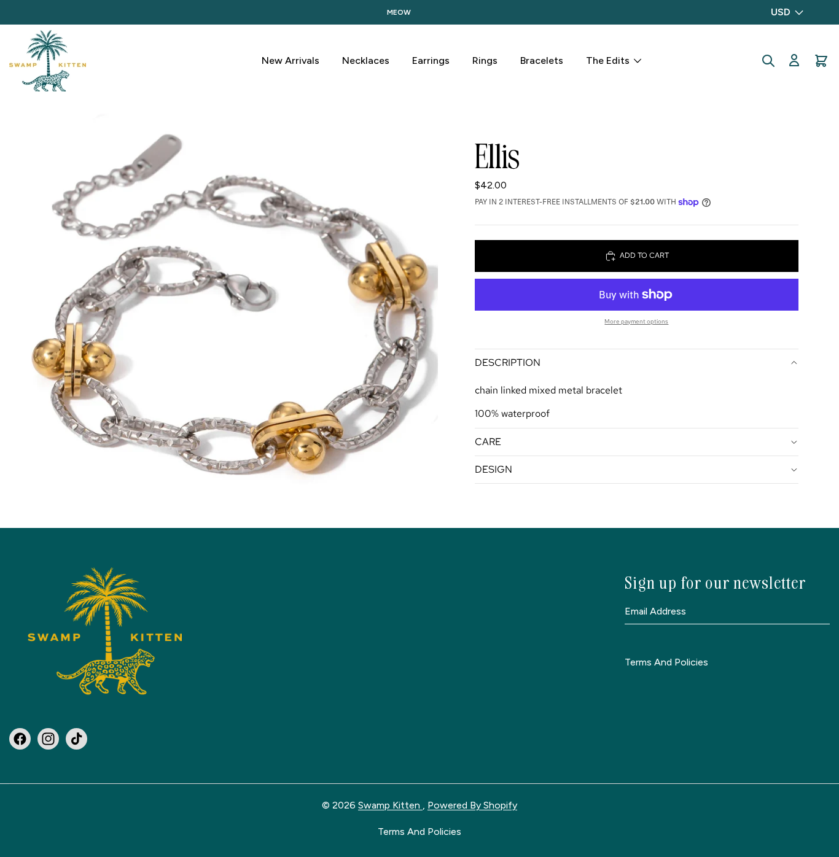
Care (488, 441)
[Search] (768, 60)
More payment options (636, 321)
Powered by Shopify (472, 805)
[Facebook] (20, 739)
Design (493, 469)
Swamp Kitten (390, 805)
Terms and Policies (666, 663)
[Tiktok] (76, 739)
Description (507, 362)
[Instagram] (48, 739)
